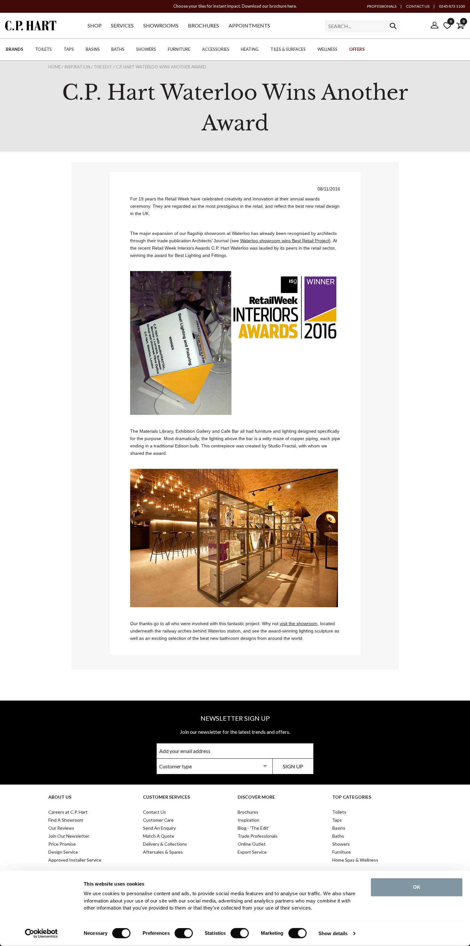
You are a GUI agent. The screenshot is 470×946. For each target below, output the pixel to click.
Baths (338, 836)
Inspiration (248, 820)
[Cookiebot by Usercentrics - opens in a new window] (41, 933)
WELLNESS (327, 49)
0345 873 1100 (451, 6)
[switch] (184, 933)
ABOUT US (59, 797)
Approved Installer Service (74, 860)
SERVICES (122, 25)
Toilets (339, 812)
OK (416, 887)
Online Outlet (252, 844)
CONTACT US (417, 6)
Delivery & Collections (165, 844)
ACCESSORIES (215, 49)
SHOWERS (146, 49)
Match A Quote (158, 836)
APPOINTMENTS (249, 25)
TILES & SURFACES (288, 49)
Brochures (248, 812)
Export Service (252, 852)
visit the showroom (298, 623)
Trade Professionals (258, 836)
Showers (341, 844)
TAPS (69, 49)
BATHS (117, 49)
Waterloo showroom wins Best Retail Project (284, 240)
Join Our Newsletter (68, 836)
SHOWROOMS (160, 25)
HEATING (250, 49)
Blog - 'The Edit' (253, 828)
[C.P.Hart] (30, 27)
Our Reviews (61, 828)
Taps (337, 820)
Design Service (63, 852)
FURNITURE (179, 49)
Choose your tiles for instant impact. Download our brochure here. (235, 6)
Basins (338, 828)
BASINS (93, 49)
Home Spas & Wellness (355, 860)
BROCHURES (203, 25)
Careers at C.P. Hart (68, 812)
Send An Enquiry (159, 828)
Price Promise (62, 844)
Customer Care (158, 820)
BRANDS (14, 49)
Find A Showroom (65, 820)
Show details (333, 933)
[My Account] (434, 25)
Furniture (341, 852)
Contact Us (154, 812)
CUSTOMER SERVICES (166, 797)
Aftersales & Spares (163, 852)
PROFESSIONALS (381, 6)
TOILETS (43, 49)
